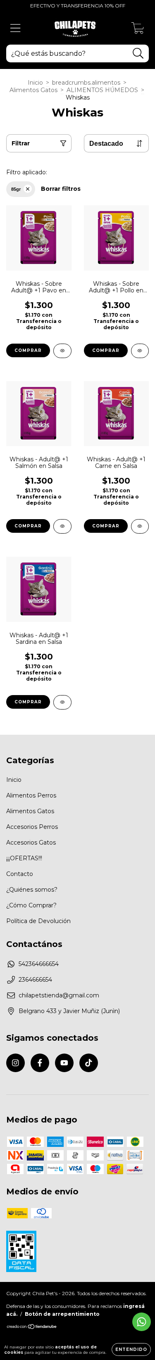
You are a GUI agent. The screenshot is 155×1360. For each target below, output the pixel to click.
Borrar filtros (61, 188)
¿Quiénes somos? (31, 889)
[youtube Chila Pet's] (64, 1063)
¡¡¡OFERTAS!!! (24, 858)
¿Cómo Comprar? (31, 905)
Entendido (131, 1349)
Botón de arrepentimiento (62, 1314)
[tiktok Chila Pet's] (88, 1063)
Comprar (28, 350)
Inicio (35, 82)
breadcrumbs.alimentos (86, 82)
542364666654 (39, 964)
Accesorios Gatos (31, 842)
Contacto (19, 874)
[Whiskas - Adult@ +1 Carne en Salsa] (140, 526)
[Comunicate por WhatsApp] (141, 1322)
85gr (16, 189)
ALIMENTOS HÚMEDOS (102, 90)
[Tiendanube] (32, 1327)
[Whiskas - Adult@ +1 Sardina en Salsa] (62, 702)
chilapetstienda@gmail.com (59, 995)
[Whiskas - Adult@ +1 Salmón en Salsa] (62, 526)
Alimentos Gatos (33, 90)
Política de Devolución (38, 921)
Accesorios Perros (32, 827)
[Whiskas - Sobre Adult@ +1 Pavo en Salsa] (62, 351)
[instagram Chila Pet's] (15, 1063)
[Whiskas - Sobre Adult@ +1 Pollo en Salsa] (140, 351)
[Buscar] (138, 53)
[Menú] (15, 28)
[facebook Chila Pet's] (40, 1063)
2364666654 (35, 979)
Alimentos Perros (31, 795)
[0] (138, 30)
